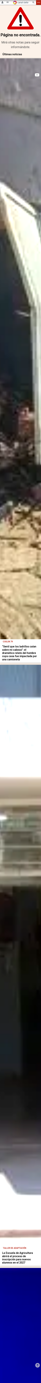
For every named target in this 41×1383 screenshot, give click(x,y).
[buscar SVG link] (33, 2)
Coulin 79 (8, 641)
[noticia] (20, 348)
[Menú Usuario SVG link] (2, 2)
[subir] (37, 1365)
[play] (37, 75)
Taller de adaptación (14, 1248)
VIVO (38, 2)
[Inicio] (20, 2)
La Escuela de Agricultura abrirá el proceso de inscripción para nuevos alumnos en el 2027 (17, 1257)
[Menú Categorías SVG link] (7, 2)
